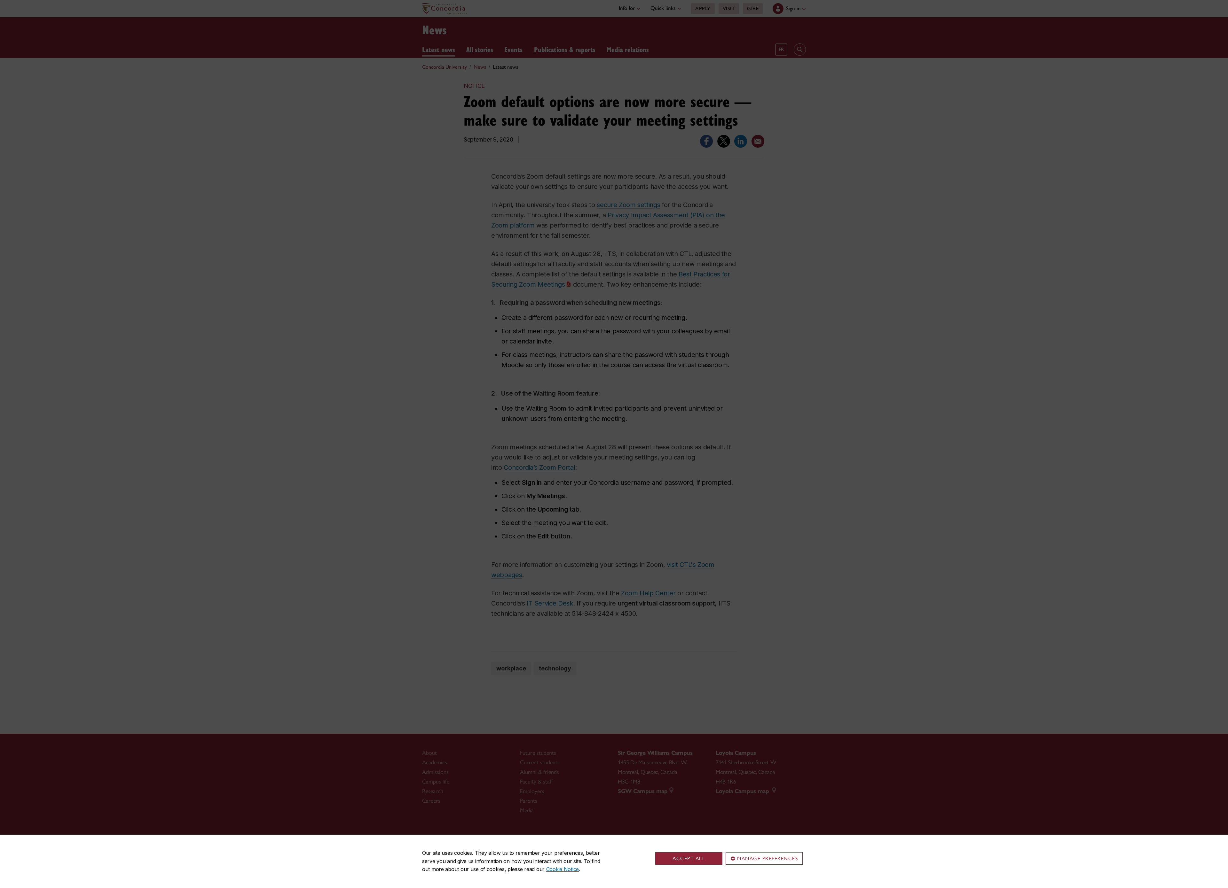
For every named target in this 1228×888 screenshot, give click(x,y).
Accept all (689, 858)
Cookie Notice (562, 869)
